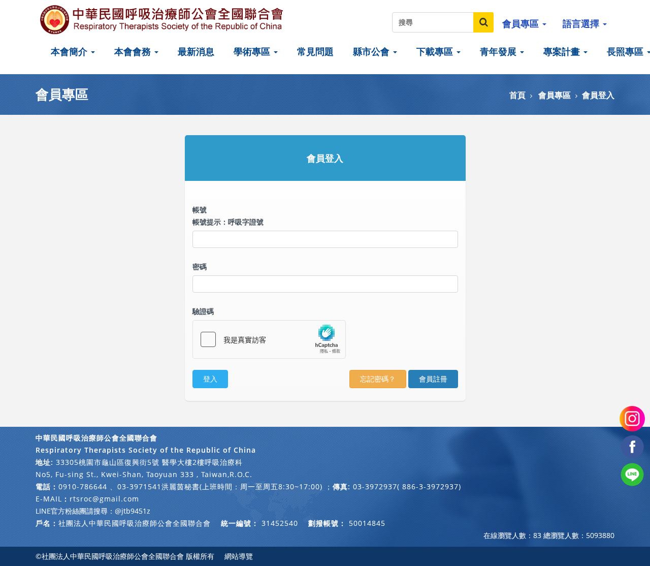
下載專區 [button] (436, 51)
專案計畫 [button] (562, 51)
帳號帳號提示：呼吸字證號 (228, 216)
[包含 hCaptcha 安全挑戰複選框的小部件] (269, 339)
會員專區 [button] (521, 23)
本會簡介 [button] (70, 51)
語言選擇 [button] (582, 23)
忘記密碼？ (378, 379)
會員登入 (598, 95)
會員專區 (554, 95)
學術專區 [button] (253, 51)
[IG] (632, 418)
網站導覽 (238, 556)
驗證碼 (203, 311)
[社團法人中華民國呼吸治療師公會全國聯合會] (162, 19)
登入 (210, 379)
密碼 (199, 266)
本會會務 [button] (133, 51)
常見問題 (315, 51)
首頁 (517, 95)
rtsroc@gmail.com (104, 499)
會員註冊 (433, 379)
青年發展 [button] (499, 51)
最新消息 (196, 51)
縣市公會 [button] (372, 51)
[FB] (632, 446)
